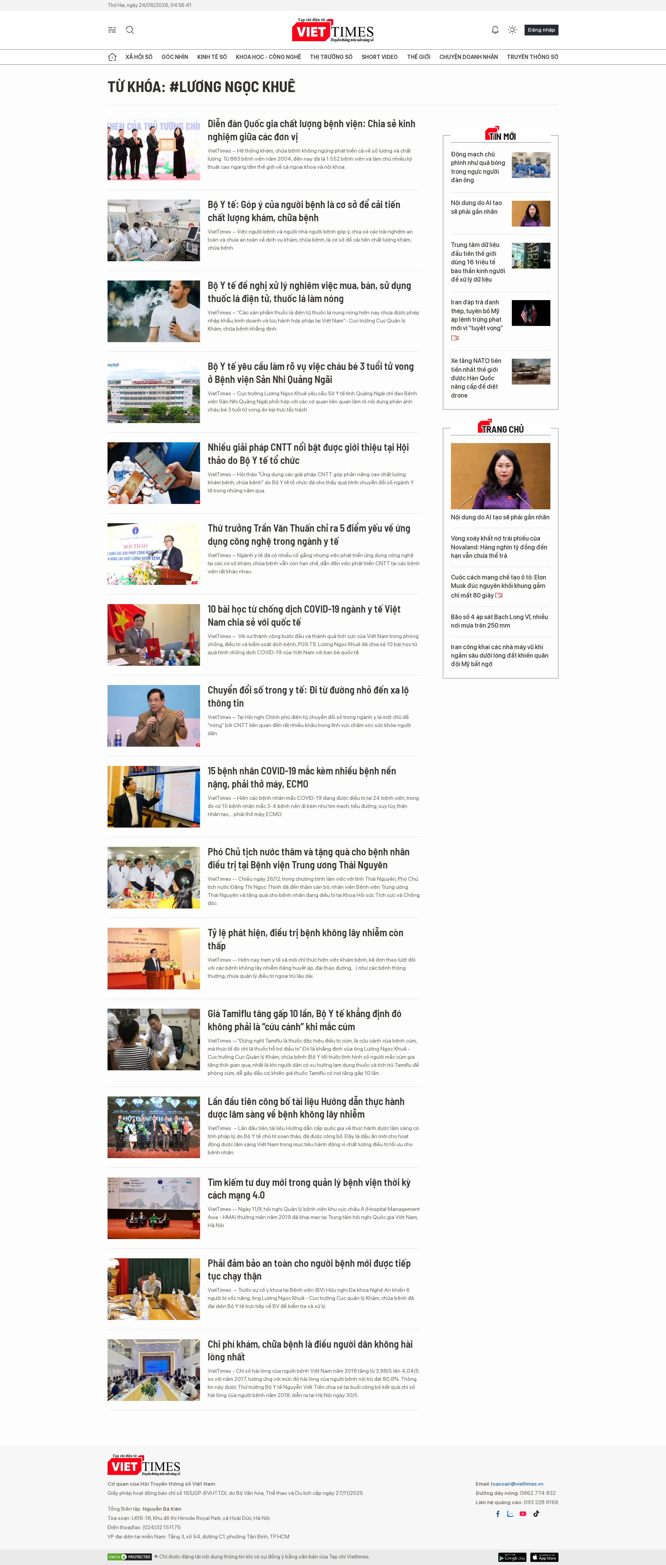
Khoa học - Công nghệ (268, 57)
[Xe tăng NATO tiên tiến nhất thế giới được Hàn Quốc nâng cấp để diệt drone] (531, 372)
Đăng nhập (541, 30)
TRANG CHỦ (503, 429)
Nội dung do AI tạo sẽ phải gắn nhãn (476, 207)
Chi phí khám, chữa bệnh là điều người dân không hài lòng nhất (310, 1350)
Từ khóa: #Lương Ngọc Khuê (201, 86)
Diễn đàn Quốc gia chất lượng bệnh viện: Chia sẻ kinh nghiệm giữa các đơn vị (311, 129)
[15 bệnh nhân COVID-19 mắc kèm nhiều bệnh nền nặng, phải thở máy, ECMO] (154, 797)
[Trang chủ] (112, 57)
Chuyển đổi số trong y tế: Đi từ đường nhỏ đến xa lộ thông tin (308, 696)
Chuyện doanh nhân (468, 57)
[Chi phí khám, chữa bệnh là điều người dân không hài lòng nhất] (154, 1370)
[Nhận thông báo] (495, 30)
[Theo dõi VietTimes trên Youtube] (523, 1513)
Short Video (380, 57)
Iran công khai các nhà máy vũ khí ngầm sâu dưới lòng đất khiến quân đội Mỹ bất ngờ (499, 655)
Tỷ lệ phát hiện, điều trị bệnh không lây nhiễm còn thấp (306, 938)
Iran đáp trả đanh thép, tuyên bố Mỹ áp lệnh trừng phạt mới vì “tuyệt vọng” (477, 315)
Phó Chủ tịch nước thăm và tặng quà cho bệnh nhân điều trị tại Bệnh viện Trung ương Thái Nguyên (309, 857)
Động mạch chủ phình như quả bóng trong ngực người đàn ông (478, 167)
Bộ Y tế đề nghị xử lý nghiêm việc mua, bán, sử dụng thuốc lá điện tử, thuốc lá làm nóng (309, 291)
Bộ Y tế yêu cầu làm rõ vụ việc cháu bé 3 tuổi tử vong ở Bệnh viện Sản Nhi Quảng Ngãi (311, 372)
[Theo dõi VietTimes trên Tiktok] (536, 1513)
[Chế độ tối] (512, 30)
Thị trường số (331, 57)
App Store (512, 1557)
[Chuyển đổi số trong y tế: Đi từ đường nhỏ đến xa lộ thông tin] (154, 716)
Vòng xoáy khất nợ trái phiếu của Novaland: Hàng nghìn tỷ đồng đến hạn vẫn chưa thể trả (499, 547)
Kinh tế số (212, 57)
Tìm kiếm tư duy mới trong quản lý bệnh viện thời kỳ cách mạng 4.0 (309, 1188)
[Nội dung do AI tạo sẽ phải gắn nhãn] (531, 214)
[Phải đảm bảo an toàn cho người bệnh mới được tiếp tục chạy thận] (154, 1289)
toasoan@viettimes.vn (516, 1484)
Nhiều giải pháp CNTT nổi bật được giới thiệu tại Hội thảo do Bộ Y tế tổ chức (308, 453)
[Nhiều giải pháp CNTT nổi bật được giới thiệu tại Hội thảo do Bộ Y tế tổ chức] (154, 473)
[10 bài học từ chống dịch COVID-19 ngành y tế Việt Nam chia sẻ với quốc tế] (154, 635)
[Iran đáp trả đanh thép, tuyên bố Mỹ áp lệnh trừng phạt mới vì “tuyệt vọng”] (531, 313)
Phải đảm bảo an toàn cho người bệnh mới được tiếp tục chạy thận (309, 1269)
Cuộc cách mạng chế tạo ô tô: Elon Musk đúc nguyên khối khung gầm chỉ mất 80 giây (498, 586)
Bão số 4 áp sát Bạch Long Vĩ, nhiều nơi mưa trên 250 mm (499, 621)
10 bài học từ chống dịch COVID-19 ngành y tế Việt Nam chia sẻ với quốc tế (304, 615)
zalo (510, 1514)
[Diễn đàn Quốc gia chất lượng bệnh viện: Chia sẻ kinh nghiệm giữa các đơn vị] (154, 149)
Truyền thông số (532, 57)
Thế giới (419, 57)
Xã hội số (139, 57)
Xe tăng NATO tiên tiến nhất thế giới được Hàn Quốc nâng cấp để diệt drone (476, 378)
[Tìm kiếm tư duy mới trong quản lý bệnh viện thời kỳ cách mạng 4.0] (154, 1208)
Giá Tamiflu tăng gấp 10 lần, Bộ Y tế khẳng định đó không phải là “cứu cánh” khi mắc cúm (305, 1019)
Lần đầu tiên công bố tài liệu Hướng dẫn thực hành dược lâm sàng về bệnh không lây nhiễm (306, 1107)
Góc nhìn (174, 57)
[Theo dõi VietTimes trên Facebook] (498, 1514)
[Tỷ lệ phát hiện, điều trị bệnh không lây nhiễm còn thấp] (154, 958)
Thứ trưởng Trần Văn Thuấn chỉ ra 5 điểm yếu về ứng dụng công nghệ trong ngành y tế (309, 534)
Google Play (544, 1557)
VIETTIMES (333, 30)
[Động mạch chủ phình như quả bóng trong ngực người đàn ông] (531, 165)
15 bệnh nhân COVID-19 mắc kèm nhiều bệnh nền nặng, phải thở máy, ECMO (302, 776)
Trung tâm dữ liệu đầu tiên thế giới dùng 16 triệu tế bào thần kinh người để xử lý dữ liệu (478, 262)
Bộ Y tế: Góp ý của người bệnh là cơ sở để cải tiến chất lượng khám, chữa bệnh (304, 210)
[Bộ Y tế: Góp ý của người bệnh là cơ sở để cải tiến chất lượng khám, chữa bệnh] (154, 230)
